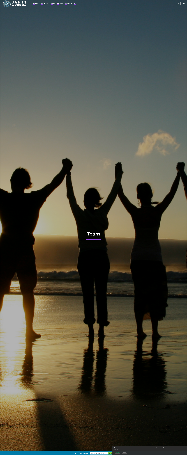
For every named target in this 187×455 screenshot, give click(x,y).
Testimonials (45, 3)
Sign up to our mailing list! (80, 453)
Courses (35, 3)
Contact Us (68, 3)
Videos (53, 3)
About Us (60, 3)
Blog (75, 3)
